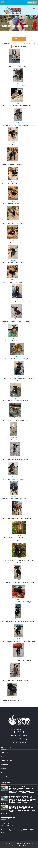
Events (3, 769)
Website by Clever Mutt (19, 846)
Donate (4, 757)
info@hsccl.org (21, 739)
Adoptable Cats (19, 39)
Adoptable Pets (6, 761)
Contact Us (5, 777)
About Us (4, 753)
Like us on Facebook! (19, 742)
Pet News (4, 765)
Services (4, 773)
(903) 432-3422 (22, 735)
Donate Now (31, 2)
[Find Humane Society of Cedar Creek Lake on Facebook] (2, 2)
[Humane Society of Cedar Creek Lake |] (12, 9)
